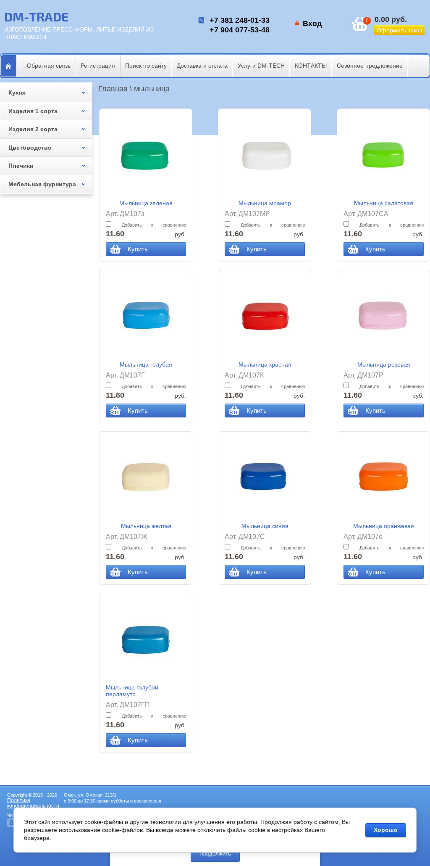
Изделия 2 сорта (33, 129)
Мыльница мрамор (265, 203)
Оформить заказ (399, 30)
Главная (113, 88)
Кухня (17, 92)
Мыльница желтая (146, 526)
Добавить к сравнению (149, 224)
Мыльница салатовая (383, 203)
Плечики (21, 165)
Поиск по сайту (146, 65)
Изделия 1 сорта (33, 111)
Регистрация (98, 65)
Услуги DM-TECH (261, 65)
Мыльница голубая (146, 364)
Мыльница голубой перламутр (132, 690)
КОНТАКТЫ (311, 65)
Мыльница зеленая (146, 203)
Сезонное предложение (370, 65)
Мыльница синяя (264, 526)
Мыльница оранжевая (383, 526)
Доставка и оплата (202, 65)
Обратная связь (49, 65)
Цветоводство (30, 147)
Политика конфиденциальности (33, 803)
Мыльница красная (265, 364)
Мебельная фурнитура (42, 184)
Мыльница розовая (383, 364)
